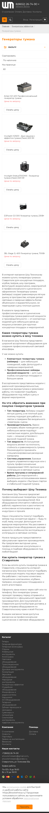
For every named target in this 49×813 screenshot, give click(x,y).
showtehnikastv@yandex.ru (14, 759)
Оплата (18, 12)
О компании (8, 12)
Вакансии (6, 742)
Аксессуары (7, 657)
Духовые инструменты (13, 669)
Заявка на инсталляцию (13, 739)
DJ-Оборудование (11, 700)
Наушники (7, 697)
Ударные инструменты (13, 722)
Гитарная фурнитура (12, 644)
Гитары (5, 641)
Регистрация (35, 20)
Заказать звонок (23, 7)
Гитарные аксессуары (12, 647)
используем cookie (16, 787)
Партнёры (7, 737)
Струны (5, 649)
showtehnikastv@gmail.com (15, 756)
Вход (25, 20)
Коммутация (8, 672)
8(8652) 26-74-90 (26, 4)
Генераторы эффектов (12, 685)
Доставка (27, 12)
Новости (6, 734)
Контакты (37, 12)
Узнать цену (12, 110)
